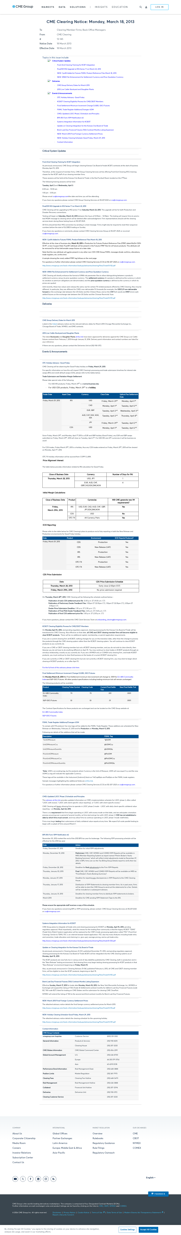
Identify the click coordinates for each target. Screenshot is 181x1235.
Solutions (78, 7)
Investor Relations (21, 1153)
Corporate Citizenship (23, 1138)
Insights (101, 7)
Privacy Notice (69, 1213)
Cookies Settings (127, 1230)
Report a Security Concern (63, 1215)
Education (120, 7)
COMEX (137, 1148)
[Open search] (141, 7)
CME (135, 1133)
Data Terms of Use (114, 1213)
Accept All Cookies (148, 1230)
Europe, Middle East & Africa (67, 1148)
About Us (17, 1133)
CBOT (136, 1138)
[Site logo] (22, 7)
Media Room (19, 1143)
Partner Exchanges (62, 1138)
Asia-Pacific (59, 1153)
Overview (97, 1133)
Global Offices (60, 1133)
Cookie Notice (84, 1213)
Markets (48, 7)
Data (62, 7)
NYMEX (137, 1143)
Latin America (60, 1143)
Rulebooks (98, 1138)
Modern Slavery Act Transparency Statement (142, 1213)
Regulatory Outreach (104, 1153)
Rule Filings (98, 1148)
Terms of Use (97, 1213)
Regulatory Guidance (104, 1143)
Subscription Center (22, 1157)
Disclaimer (57, 1213)
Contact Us (18, 1162)
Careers (16, 1148)
